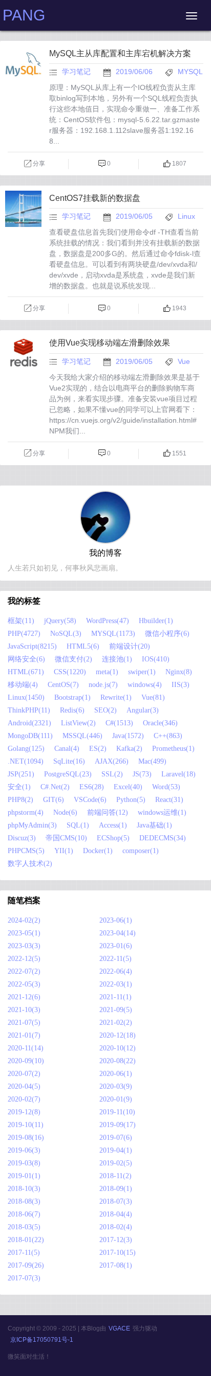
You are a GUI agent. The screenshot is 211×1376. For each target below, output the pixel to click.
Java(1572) (128, 736)
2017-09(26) (26, 1265)
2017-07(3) (24, 1278)
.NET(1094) (26, 761)
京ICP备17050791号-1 (41, 1339)
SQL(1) (78, 825)
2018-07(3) (115, 1201)
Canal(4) (66, 748)
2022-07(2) (24, 971)
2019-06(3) (24, 1150)
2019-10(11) (26, 1125)
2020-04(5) (24, 1086)
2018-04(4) (115, 1214)
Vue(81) (153, 697)
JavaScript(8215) (32, 646)
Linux (186, 216)
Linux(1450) (26, 697)
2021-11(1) (115, 997)
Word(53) (166, 787)
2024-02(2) (24, 920)
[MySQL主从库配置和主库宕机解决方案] (23, 87)
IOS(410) (156, 659)
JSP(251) (21, 774)
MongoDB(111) (30, 736)
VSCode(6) (90, 800)
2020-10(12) (117, 1048)
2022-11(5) (115, 958)
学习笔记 (76, 71)
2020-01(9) (115, 1099)
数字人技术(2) (30, 863)
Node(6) (65, 812)
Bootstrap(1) (72, 697)
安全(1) (19, 787)
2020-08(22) (117, 1061)
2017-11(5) (24, 1252)
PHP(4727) (24, 633)
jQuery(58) (60, 621)
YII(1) (63, 851)
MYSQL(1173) (113, 633)
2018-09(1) (115, 1188)
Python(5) (130, 800)
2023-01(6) (115, 946)
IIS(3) (180, 685)
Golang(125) (26, 748)
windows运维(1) (162, 812)
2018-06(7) (24, 1214)
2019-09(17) (117, 1125)
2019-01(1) (24, 1176)
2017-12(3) (115, 1240)
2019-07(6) (115, 1137)
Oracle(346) (160, 723)
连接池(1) (117, 659)
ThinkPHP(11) (29, 710)
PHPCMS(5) (26, 851)
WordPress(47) (107, 621)
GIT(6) (53, 800)
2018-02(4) (115, 1227)
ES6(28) (91, 787)
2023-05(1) (24, 933)
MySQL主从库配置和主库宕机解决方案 (120, 53)
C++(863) (168, 736)
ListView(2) (78, 723)
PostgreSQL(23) (68, 774)
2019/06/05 (135, 216)
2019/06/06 (135, 71)
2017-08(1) (115, 1265)
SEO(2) (105, 710)
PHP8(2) (20, 800)
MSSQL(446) (82, 736)
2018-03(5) (24, 1227)
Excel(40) (128, 787)
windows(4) (145, 685)
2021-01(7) (24, 1035)
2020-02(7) (24, 1099)
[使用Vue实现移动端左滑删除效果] (23, 376)
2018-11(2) (115, 1176)
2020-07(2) (24, 1073)
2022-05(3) (24, 984)
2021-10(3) (24, 1010)
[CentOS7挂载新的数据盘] (23, 231)
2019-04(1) (115, 1150)
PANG (24, 15)
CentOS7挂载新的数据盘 (94, 198)
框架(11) (21, 621)
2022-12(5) (24, 958)
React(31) (169, 800)
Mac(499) (152, 761)
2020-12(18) (117, 1035)
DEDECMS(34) (162, 838)
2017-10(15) (117, 1252)
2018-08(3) (24, 1201)
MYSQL (190, 71)
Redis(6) (72, 710)
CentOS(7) (63, 685)
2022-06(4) (115, 971)
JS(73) (142, 774)
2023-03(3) (24, 946)
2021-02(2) (115, 1022)
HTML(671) (26, 672)
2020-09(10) (26, 1061)
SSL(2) (112, 774)
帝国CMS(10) (66, 838)
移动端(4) (23, 685)
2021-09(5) (115, 1010)
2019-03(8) (24, 1163)
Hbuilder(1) (156, 621)
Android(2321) (29, 723)
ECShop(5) (113, 838)
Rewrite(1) (116, 697)
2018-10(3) (24, 1188)
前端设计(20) (129, 646)
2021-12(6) (24, 997)
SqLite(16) (69, 761)
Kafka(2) (129, 748)
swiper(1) (142, 672)
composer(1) (140, 851)
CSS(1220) (70, 672)
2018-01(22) (26, 1240)
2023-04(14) (117, 933)
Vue (184, 361)
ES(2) (98, 748)
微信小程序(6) (167, 633)
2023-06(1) (115, 920)
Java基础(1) (154, 825)
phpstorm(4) (26, 812)
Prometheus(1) (173, 748)
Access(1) (113, 825)
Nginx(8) (178, 672)
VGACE (119, 1328)
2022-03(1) (115, 984)
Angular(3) (142, 710)
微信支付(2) (73, 659)
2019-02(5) (115, 1163)
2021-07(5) (24, 1022)
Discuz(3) (22, 838)
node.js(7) (103, 685)
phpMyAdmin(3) (32, 825)
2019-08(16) (26, 1137)
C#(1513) (119, 723)
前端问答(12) (107, 812)
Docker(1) (98, 851)
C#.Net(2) (55, 787)
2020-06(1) (115, 1073)
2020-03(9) (115, 1086)
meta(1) (107, 672)
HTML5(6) (83, 646)
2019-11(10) (117, 1112)
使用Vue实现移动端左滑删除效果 (109, 342)
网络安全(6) (26, 659)
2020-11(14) (26, 1048)
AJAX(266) (112, 761)
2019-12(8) (24, 1112)
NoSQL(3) (65, 633)
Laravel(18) (178, 774)
